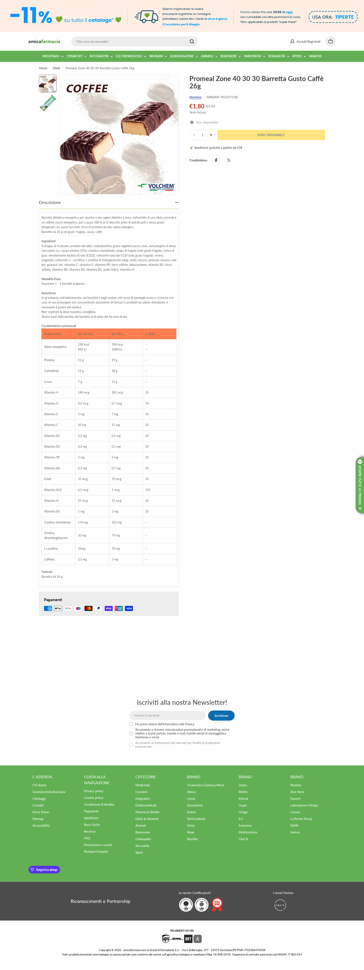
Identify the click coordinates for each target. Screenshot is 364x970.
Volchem (195, 97)
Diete (56, 68)
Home (43, 68)
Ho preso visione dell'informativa (164, 724)
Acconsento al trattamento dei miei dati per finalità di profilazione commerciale (177, 744)
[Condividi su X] (229, 160)
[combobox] (134, 41)
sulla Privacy (186, 724)
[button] (360, 485)
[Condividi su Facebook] (216, 160)
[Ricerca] (191, 41)
